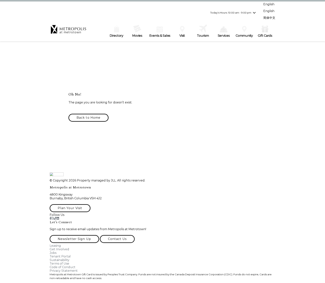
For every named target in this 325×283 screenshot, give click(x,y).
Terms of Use (59, 263)
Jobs (53, 253)
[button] (88, 118)
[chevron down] (254, 12)
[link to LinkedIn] (57, 218)
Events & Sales (159, 35)
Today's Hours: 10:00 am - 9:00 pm (230, 12)
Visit (182, 35)
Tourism (203, 35)
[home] (68, 31)
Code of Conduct (62, 267)
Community (244, 35)
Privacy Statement (64, 270)
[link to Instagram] (52, 218)
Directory (116, 35)
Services (224, 35)
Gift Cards (265, 35)
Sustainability (59, 260)
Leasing (55, 245)
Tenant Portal (60, 256)
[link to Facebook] (50, 218)
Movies (137, 35)
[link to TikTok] (55, 218)
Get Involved (59, 249)
